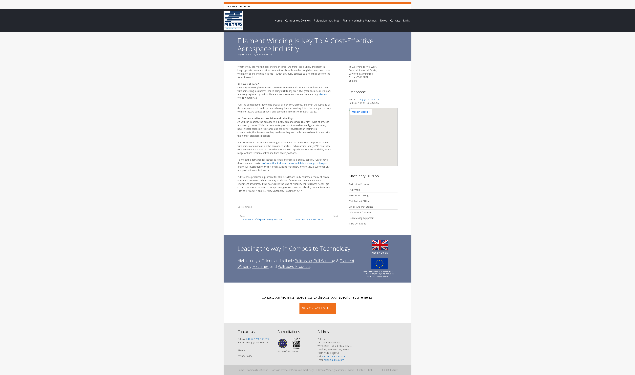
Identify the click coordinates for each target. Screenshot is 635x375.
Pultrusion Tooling (358, 195)
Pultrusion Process (359, 184)
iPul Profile (354, 189)
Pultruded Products (294, 266)
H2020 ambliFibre (384, 271)
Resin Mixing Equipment (361, 218)
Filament (323, 94)
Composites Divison (257, 370)
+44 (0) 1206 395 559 (257, 339)
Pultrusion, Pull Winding (315, 260)
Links (406, 20)
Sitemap (241, 350)
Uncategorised (245, 206)
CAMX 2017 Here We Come (308, 219)
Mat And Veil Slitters (359, 201)
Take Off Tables (357, 223)
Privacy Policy (244, 355)
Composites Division (298, 20)
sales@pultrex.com (334, 359)
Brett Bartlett (262, 54)
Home (278, 20)
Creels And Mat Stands (361, 206)
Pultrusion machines (326, 20)
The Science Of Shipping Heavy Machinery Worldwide (262, 219)
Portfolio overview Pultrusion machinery (292, 370)
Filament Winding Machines (360, 20)
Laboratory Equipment (361, 212)
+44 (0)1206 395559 (368, 99)
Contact (395, 20)
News (383, 20)
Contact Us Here (320, 308)
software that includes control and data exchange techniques (294, 163)
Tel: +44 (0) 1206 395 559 (238, 6)
